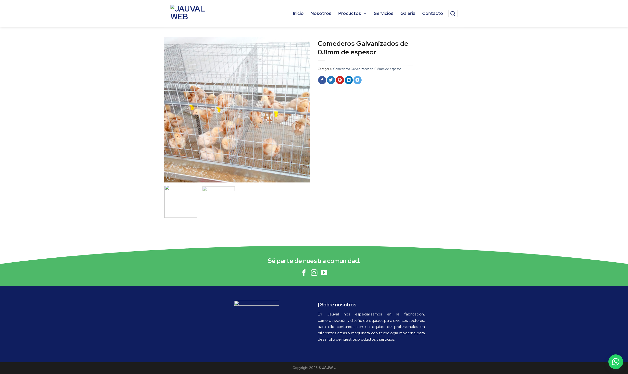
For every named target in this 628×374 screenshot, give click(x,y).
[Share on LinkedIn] (349, 80)
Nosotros (321, 13)
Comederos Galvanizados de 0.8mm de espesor (367, 69)
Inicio (298, 13)
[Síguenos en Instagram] (314, 273)
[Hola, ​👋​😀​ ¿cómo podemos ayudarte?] (615, 361)
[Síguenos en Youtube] (324, 273)
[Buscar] (452, 13)
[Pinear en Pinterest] (340, 80)
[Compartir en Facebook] (322, 80)
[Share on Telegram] (357, 80)
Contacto (432, 13)
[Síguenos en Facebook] (304, 273)
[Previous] (173, 109)
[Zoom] (171, 176)
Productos (349, 13)
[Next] (301, 109)
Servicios (383, 13)
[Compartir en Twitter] (331, 80)
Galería (407, 13)
